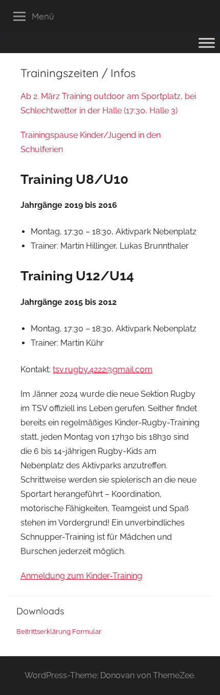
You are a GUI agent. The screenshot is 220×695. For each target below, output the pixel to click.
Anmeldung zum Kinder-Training (81, 576)
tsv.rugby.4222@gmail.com (102, 369)
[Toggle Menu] (207, 42)
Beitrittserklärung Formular (58, 631)
